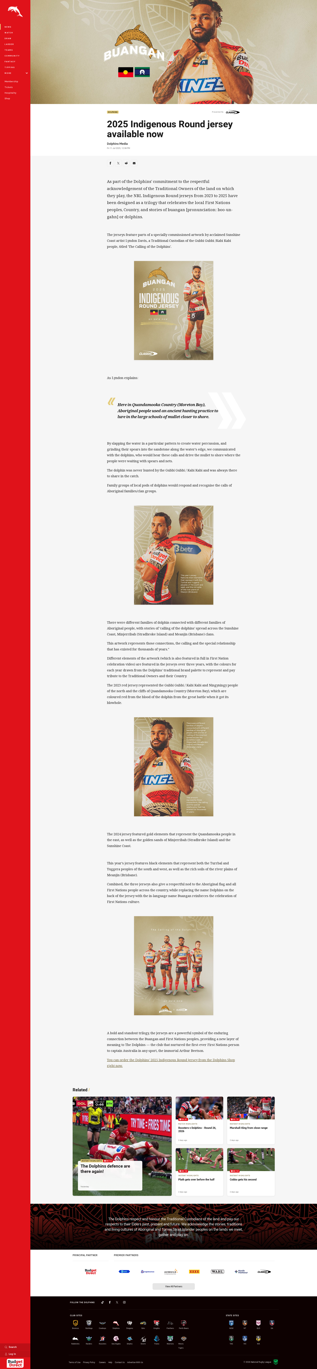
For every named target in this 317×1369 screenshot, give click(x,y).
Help (110, 1362)
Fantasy (10, 61)
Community (12, 55)
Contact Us (120, 1362)
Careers (102, 1362)
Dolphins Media (117, 144)
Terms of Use (74, 1362)
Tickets (9, 87)
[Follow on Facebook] (109, 1302)
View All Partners (173, 1286)
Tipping (10, 67)
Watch (9, 32)
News (8, 27)
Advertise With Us (135, 1362)
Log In (12, 1353)
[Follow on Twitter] (117, 1302)
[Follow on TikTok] (102, 1302)
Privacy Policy (89, 1362)
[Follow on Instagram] (124, 1302)
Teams (9, 50)
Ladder (9, 44)
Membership (11, 81)
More (8, 73)
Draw (8, 38)
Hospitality (10, 92)
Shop (7, 98)
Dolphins (113, 112)
